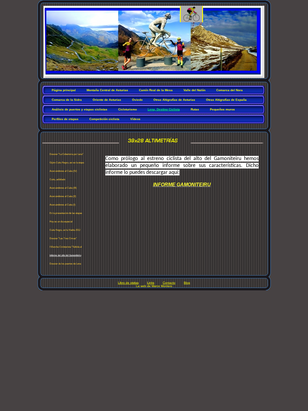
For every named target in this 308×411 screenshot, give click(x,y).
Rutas (195, 109)
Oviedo (137, 99)
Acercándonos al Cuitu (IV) (63, 171)
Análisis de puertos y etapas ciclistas (79, 109)
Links (150, 282)
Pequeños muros (222, 109)
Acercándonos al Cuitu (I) (62, 204)
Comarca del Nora (229, 90)
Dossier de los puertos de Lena (65, 263)
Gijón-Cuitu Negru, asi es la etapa (67, 162)
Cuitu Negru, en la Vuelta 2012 (65, 230)
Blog (187, 282)
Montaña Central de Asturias (107, 90)
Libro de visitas (128, 282)
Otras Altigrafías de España (226, 99)
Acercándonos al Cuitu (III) (63, 188)
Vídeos (135, 119)
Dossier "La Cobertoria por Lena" (66, 154)
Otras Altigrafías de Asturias (174, 99)
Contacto (169, 282)
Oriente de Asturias (107, 99)
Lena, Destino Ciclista (164, 109)
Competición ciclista (104, 119)
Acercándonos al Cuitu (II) (63, 196)
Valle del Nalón (194, 90)
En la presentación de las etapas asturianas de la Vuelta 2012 (66, 214)
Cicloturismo (127, 109)
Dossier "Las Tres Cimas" (63, 238)
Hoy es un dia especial (61, 221)
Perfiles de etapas (65, 119)
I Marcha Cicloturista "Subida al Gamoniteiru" (66, 248)
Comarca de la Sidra (67, 99)
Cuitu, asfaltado (57, 179)
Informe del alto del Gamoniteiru (65, 255)
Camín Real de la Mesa (156, 90)
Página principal (64, 90)
